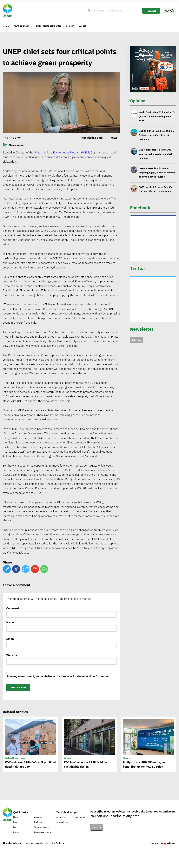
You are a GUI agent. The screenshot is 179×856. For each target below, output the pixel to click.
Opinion (137, 101)
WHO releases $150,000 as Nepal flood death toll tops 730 (30, 764)
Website (11, 655)
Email (10, 639)
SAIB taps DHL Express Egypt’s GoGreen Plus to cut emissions (155, 170)
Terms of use (62, 822)
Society (70, 26)
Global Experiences (16, 758)
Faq (15, 827)
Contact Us (152, 11)
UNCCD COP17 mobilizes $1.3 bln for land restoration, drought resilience (157, 116)
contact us (61, 817)
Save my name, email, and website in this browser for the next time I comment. (58, 676)
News (6, 26)
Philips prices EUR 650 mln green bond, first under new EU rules (144, 764)
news (113, 137)
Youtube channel (22, 26)
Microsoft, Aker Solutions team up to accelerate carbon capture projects (157, 187)
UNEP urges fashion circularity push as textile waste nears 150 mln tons (156, 135)
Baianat (172, 843)
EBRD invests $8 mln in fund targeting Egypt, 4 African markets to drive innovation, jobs (157, 154)
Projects (38, 822)
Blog (15, 822)
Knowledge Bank (92, 137)
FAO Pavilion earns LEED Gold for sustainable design (85, 764)
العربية (168, 10)
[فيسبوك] (16, 569)
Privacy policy (79, 817)
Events (82, 26)
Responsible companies (48, 26)
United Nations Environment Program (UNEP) (62, 152)
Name (10, 622)
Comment (12, 608)
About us (38, 817)
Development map (42, 832)
